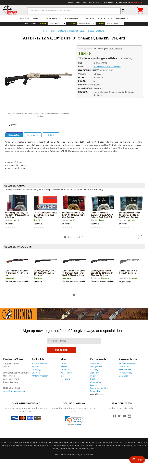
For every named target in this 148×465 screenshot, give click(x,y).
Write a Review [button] (115, 48)
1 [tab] (65, 237)
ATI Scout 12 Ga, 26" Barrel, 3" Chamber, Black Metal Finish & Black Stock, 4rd (73, 273)
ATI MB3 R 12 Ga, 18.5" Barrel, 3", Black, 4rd (128, 272)
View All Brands (97, 394)
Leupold (93, 385)
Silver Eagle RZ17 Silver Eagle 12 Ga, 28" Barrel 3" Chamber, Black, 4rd (102, 273)
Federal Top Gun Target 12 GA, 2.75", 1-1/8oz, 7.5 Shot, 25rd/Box (17, 215)
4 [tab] (78, 237)
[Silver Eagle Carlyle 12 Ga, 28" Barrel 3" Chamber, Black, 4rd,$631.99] (46, 261)
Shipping (36, 370)
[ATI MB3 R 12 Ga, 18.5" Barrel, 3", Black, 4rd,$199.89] (131, 261)
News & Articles (39, 363)
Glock (92, 379)
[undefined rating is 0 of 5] (85, 48)
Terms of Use (125, 370)
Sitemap (36, 373)
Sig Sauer (94, 373)
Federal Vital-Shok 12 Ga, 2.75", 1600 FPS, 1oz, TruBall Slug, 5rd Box (73, 215)
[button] (74, 421)
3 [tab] (74, 237)
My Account (74, 2)
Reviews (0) (32, 135)
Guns (23, 18)
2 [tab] (69, 237)
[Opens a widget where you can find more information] (137, 460)
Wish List (108, 2)
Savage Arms (96, 367)
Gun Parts (52, 18)
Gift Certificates (92, 2)
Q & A (51, 135)
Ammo (36, 18)
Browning (94, 363)
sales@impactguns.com (14, 391)
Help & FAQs (125, 367)
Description (14, 135)
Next (140, 237)
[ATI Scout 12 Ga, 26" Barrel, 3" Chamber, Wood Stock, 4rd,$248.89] (17, 261)
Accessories (71, 18)
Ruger (93, 376)
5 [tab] (83, 237)
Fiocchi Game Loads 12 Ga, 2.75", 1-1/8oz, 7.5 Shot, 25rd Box (45, 215)
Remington (95, 391)
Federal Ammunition (99, 388)
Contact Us (124, 376)
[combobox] (74, 11)
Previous (8, 237)
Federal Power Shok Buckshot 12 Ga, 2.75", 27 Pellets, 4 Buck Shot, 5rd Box (102, 216)
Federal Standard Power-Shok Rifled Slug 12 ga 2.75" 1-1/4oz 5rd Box (129, 215)
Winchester (95, 382)
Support (120, 18)
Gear (88, 18)
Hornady (94, 370)
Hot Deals (103, 18)
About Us (36, 367)
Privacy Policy (125, 373)
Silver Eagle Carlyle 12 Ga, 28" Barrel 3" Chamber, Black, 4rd (45, 273)
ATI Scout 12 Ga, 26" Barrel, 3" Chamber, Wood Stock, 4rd (16, 273)
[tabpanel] (17, 213)
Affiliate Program (40, 376)
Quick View (17, 203)
